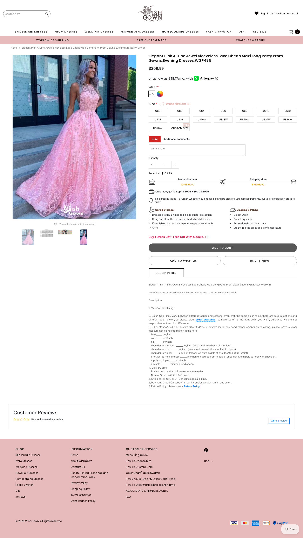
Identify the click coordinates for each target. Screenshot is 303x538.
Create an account (286, 13)
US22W (266, 119)
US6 (223, 110)
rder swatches (206, 319)
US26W (157, 128)
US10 (266, 110)
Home (14, 47)
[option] (52, 40)
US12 (287, 110)
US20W (244, 119)
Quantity (154, 158)
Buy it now (259, 261)
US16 (180, 119)
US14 (158, 119)
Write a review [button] (279, 420)
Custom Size (179, 128)
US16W (201, 119)
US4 (201, 110)
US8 (244, 110)
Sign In (265, 13)
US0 (157, 110)
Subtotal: (154, 173)
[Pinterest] (206, 450)
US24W (287, 119)
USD (206, 461)
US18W (223, 119)
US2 (179, 110)
